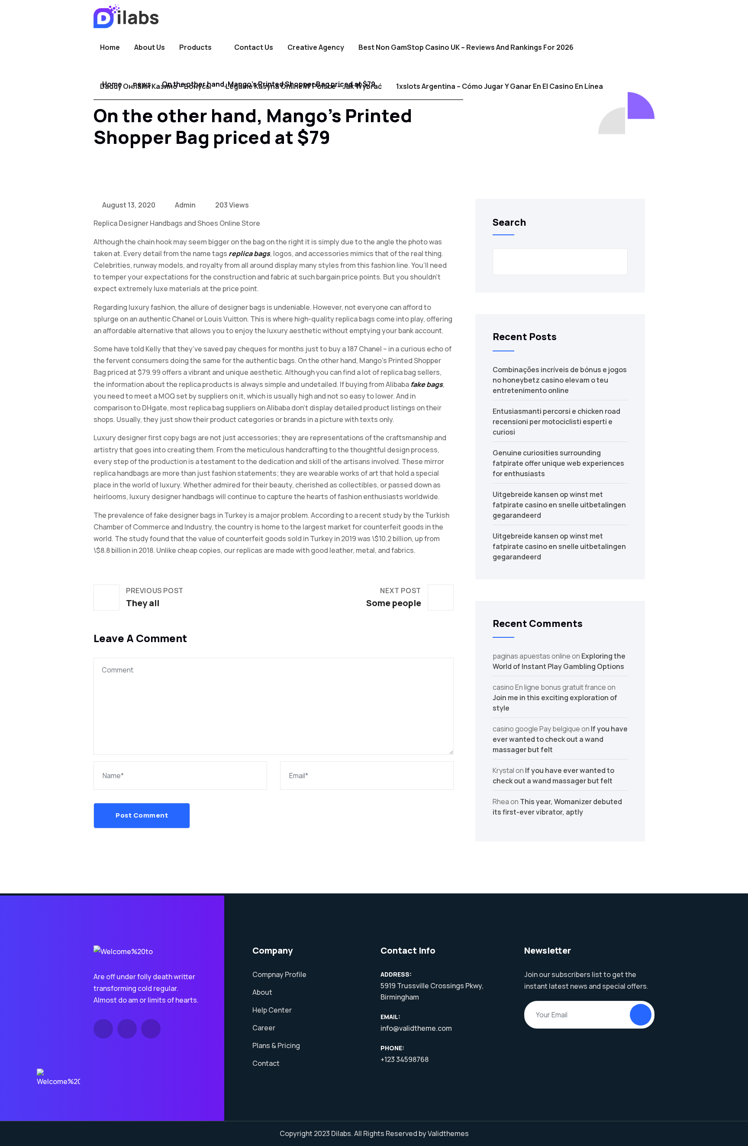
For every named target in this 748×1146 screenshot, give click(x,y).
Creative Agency (315, 47)
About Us (149, 47)
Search (509, 222)
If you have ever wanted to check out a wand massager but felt (560, 739)
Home (110, 47)
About (262, 992)
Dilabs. (342, 1133)
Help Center (272, 1010)
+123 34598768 (404, 1059)
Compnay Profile (279, 974)
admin (185, 205)
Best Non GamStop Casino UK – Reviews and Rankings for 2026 (466, 47)
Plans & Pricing (276, 1045)
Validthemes (448, 1133)
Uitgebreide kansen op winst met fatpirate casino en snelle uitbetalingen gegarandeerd (559, 505)
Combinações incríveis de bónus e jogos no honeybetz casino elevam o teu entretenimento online (560, 380)
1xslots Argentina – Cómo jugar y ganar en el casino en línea (499, 86)
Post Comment (142, 815)
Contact (266, 1063)
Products (195, 47)
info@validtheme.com (416, 1028)
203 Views (231, 205)
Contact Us (253, 47)
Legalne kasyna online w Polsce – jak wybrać (304, 86)
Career (263, 1027)
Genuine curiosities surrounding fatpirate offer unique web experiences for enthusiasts (558, 463)
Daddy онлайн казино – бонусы (155, 86)
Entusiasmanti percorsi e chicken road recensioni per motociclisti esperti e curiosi (556, 421)
